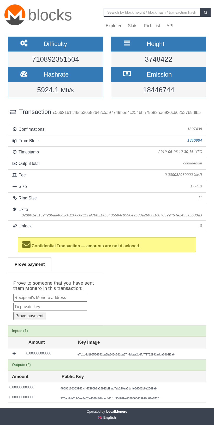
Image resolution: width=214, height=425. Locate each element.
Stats (132, 26)
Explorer (113, 26)
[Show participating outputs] (14, 353)
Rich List (152, 26)
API (170, 26)
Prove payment (30, 264)
